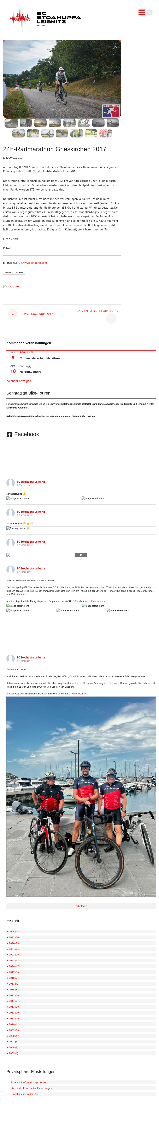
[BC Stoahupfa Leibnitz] (44, 16)
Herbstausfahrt (30, 371)
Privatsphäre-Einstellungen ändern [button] (29, 1082)
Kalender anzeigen (18, 381)
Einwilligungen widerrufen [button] (25, 1093)
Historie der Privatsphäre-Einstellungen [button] (31, 1088)
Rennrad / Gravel (14, 272)
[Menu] (142, 12)
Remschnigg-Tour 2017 (32, 314)
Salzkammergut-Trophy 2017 (98, 314)
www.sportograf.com (34, 263)
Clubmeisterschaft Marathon (40, 358)
